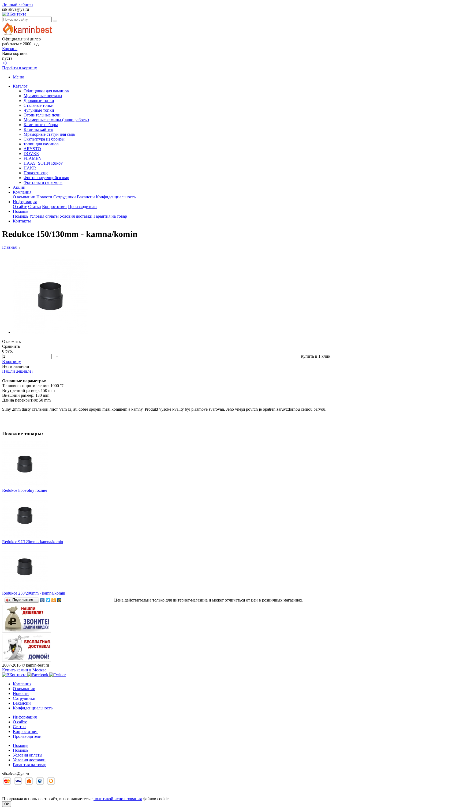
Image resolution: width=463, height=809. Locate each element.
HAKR (30, 168)
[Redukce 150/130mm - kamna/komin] (50, 332)
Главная (9, 247)
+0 (4, 63)
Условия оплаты (44, 216)
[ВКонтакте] (42, 600)
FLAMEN (33, 158)
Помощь (20, 211)
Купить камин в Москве (24, 670)
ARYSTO (32, 148)
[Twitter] (48, 600)
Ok (6, 804)
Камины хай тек (38, 129)
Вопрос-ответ (54, 206)
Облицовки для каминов (46, 91)
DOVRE (31, 153)
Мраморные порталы (43, 95)
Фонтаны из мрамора (43, 182)
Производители (82, 206)
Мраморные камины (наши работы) (56, 120)
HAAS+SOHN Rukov (43, 163)
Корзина (9, 48)
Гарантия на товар (110, 216)
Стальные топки (39, 105)
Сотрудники (64, 197)
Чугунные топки (39, 110)
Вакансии (86, 197)
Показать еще (36, 173)
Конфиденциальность (116, 197)
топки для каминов (41, 144)
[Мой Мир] (59, 600)
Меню (18, 77)
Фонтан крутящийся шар (46, 177)
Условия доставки (76, 216)
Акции (19, 187)
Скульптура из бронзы (44, 139)
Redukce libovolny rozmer (24, 490)
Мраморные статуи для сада (49, 134)
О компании (24, 197)
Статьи (34, 206)
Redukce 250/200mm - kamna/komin (33, 593)
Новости (44, 197)
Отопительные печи (42, 115)
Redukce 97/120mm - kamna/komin (32, 541)
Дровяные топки (39, 100)
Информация (25, 201)
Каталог (20, 86)
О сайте (20, 206)
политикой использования (118, 798)
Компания (22, 192)
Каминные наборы (41, 124)
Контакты (22, 221)
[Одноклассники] (54, 600)
